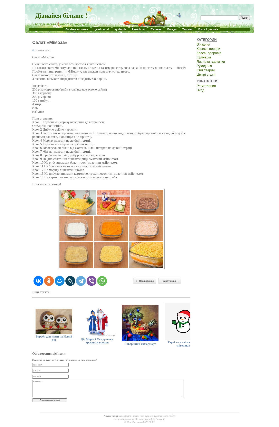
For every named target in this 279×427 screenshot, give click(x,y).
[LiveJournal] (70, 281)
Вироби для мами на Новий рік (54, 338)
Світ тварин (206, 70)
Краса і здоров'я (208, 29)
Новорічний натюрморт (140, 343)
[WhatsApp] (102, 281)
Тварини (187, 29)
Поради (171, 29)
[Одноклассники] (49, 281)
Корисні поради (208, 48)
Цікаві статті (101, 29)
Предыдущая (146, 281)
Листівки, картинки (76, 29)
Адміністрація (111, 416)
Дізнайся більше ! (61, 15)
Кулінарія (120, 29)
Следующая (169, 281)
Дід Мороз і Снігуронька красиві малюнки (97, 341)
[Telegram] (81, 281)
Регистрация (206, 86)
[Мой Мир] (60, 281)
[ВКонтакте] (38, 281)
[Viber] (91, 281)
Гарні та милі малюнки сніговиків (183, 344)
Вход (200, 90)
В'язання (156, 29)
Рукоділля (138, 29)
